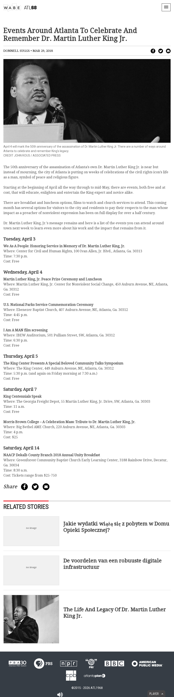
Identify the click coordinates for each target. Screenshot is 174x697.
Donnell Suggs (16, 51)
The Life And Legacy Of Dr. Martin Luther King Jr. (114, 612)
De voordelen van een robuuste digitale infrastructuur (112, 564)
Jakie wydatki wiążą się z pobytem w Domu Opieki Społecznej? (116, 527)
